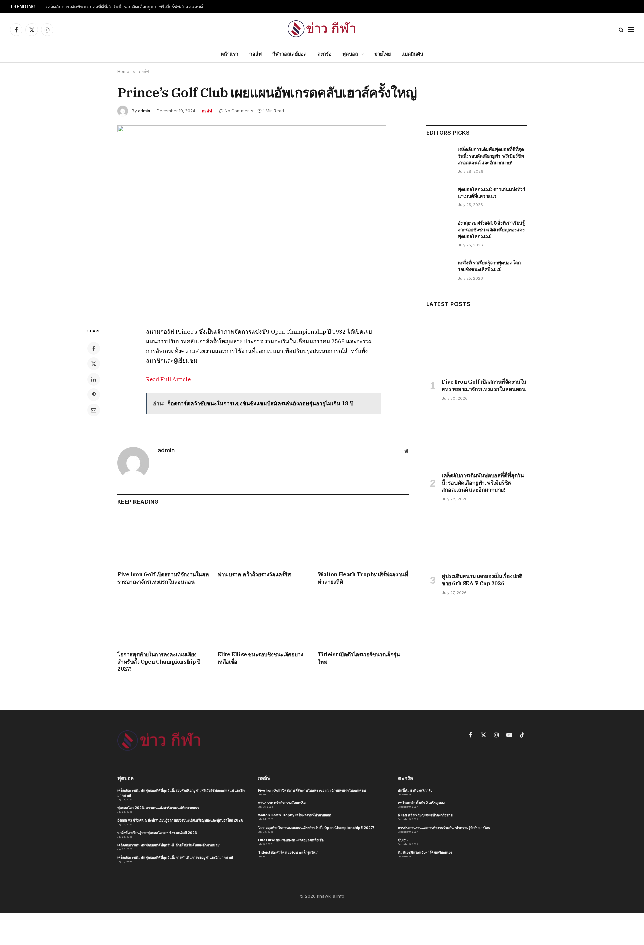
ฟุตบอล (350, 54)
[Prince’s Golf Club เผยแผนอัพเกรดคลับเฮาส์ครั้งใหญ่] (263, 220)
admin (144, 110)
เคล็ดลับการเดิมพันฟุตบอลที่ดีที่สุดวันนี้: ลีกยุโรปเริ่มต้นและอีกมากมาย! (168, 845)
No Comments (239, 110)
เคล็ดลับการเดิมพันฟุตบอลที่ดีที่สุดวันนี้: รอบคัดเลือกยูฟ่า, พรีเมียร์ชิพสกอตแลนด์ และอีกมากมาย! (129, 6)
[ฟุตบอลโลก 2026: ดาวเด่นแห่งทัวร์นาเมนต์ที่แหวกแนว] (438, 196)
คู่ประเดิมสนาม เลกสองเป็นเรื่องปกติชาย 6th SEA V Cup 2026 (482, 580)
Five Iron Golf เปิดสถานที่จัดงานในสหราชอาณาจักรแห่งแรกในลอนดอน (163, 578)
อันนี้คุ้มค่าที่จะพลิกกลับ (415, 790)
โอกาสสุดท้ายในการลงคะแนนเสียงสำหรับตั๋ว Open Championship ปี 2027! (158, 662)
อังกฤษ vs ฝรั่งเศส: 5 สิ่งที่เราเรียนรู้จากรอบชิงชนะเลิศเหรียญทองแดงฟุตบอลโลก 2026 (491, 229)
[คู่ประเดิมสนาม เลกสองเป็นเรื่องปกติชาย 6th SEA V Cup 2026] (476, 539)
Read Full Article (168, 379)
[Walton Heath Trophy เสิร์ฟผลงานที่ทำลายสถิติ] (363, 539)
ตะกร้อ (324, 54)
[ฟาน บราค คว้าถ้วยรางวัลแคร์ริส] (263, 539)
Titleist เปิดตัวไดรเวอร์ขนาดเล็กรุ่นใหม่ (359, 658)
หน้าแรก (229, 54)
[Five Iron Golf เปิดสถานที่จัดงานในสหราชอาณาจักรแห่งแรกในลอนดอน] (163, 539)
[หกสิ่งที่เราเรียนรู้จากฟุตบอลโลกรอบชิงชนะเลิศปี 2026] (438, 270)
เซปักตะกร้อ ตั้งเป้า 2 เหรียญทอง (421, 803)
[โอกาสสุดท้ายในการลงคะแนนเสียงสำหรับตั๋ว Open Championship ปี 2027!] (163, 620)
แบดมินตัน (412, 54)
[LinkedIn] (93, 379)
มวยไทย (382, 54)
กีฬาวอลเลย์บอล (289, 54)
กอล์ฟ (255, 54)
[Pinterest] (93, 394)
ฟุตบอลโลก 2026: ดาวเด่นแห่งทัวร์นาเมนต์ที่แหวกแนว (491, 192)
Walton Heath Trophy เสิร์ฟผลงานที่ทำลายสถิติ (363, 578)
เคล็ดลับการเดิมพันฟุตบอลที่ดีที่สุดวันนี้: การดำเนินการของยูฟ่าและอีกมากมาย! (175, 857)
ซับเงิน (403, 840)
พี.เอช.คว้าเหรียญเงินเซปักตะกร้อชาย (425, 815)
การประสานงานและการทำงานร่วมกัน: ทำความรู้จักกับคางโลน (444, 828)
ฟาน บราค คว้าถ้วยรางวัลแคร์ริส (254, 574)
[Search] (621, 29)
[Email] (93, 410)
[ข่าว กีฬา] (322, 29)
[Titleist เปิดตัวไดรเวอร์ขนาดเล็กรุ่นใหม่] (363, 620)
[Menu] (631, 29)
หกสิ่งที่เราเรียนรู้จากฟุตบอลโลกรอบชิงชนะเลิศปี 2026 (489, 266)
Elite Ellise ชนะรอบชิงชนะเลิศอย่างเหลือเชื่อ (260, 658)
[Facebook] (93, 348)
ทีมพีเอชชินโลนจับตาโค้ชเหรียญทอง (425, 852)
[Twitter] (93, 363)
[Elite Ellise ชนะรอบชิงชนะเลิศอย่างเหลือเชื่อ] (263, 620)
